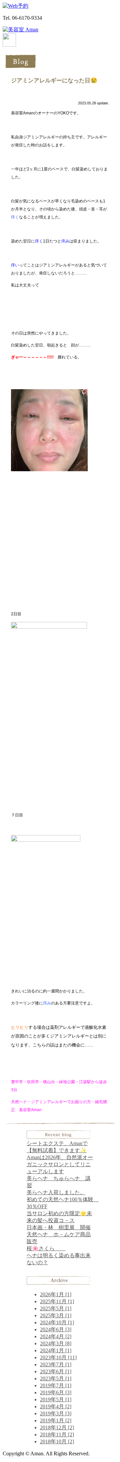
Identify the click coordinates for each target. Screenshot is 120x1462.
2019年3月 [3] (55, 1413)
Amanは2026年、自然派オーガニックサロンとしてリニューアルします (60, 1164)
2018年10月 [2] (57, 1441)
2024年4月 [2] (55, 1336)
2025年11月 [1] (57, 1301)
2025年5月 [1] (55, 1308)
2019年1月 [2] (55, 1420)
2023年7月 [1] (55, 1364)
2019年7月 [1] (55, 1385)
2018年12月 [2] (57, 1427)
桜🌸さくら (46, 1248)
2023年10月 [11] (58, 1357)
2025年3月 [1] (55, 1315)
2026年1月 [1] (55, 1294)
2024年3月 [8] (55, 1343)
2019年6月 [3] (55, 1392)
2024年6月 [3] (55, 1329)
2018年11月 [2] (57, 1434)
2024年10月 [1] (57, 1322)
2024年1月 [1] (55, 1350)
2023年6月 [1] (55, 1371)
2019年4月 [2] (55, 1406)
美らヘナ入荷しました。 (56, 1192)
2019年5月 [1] (55, 1399)
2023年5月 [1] (55, 1378)
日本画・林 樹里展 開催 (59, 1227)
